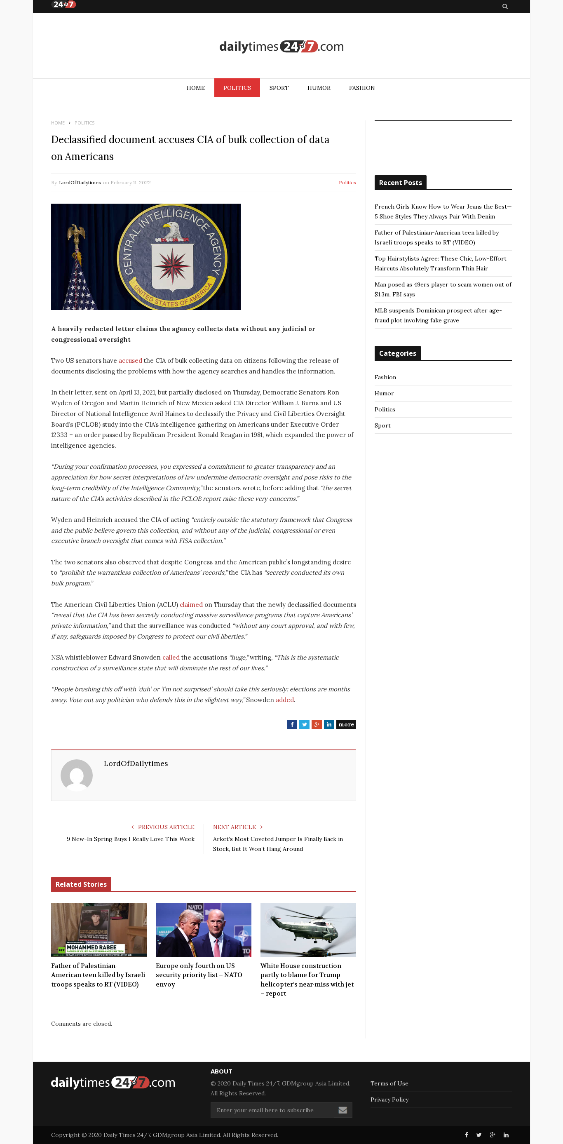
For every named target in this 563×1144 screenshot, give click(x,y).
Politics (237, 88)
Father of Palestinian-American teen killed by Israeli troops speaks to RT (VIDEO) (98, 975)
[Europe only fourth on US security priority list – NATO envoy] (203, 930)
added (285, 700)
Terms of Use (389, 1083)
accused (130, 360)
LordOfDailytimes (80, 182)
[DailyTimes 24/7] (281, 46)
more (346, 724)
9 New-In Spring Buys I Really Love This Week (131, 839)
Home (196, 88)
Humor (319, 88)
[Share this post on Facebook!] (467, 1135)
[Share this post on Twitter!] (479, 1135)
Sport (279, 88)
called (171, 657)
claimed (191, 604)
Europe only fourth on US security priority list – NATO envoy (199, 975)
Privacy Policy (389, 1099)
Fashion (362, 88)
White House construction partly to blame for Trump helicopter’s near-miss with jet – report (307, 980)
